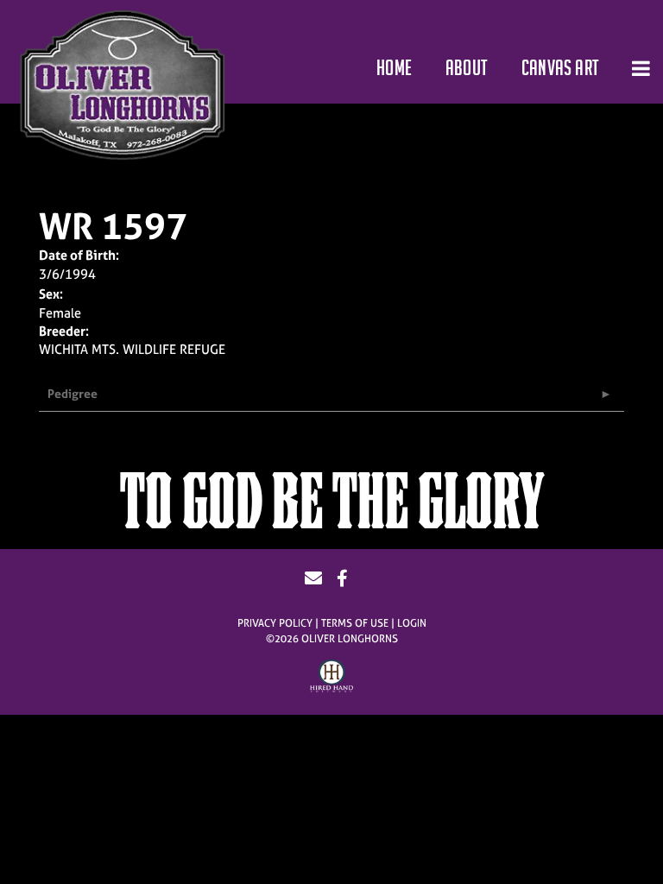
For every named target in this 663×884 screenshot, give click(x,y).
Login (411, 623)
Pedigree (72, 393)
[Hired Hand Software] (331, 679)
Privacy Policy (275, 623)
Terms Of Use (354, 623)
